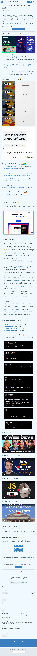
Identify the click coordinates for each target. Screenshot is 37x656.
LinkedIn (11, 573)
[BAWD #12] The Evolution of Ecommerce (11, 628)
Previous (5, 593)
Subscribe (29, 1)
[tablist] (6, 600)
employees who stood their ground (18, 252)
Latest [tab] (5, 611)
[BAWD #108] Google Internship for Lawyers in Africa (13, 613)
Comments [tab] (4, 599)
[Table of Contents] (1, 328)
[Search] (24, 2)
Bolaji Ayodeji (4, 7)
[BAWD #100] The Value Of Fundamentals (11, 621)
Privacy (18, 649)
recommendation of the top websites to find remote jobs (18, 311)
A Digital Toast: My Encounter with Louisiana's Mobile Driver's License (18, 180)
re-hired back (10, 250)
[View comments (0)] (6, 10)
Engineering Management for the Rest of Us (13, 324)
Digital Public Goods (16, 263)
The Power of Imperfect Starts (10, 194)
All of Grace (6, 323)
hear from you (19, 556)
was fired (10, 245)
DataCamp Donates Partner (20, 266)
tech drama (22, 242)
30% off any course (21, 64)
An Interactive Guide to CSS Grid (10, 168)
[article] (18, 616)
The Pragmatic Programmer (9, 330)
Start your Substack (16, 651)
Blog (14, 573)
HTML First (15, 255)
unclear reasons (31, 245)
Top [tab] (3, 611)
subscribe (19, 25)
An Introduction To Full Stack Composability (13, 170)
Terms (20, 649)
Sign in (34, 1)
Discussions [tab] (9, 611)
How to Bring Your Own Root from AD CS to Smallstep (15, 173)
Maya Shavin (19, 540)
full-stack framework (16, 280)
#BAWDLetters (10, 23)
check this (32, 290)
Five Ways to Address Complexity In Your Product (14, 166)
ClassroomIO (4, 205)
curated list (9, 293)
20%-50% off (12, 61)
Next (32, 593)
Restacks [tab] (8, 599)
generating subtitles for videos (21, 287)
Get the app (23, 651)
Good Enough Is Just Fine (9, 198)
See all (4, 635)
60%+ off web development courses (14, 65)
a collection (9, 296)
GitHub (22, 573)
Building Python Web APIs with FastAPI (12, 328)
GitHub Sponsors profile (8, 71)
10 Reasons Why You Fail (9, 196)
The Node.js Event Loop (8, 172)
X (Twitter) (18, 573)
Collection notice (24, 649)
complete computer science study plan (15, 303)
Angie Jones (25, 540)
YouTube (25, 573)
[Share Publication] (26, 2)
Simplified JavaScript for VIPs (10, 326)
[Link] (1, 34)
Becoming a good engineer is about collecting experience (15, 179)
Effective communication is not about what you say (14, 187)
